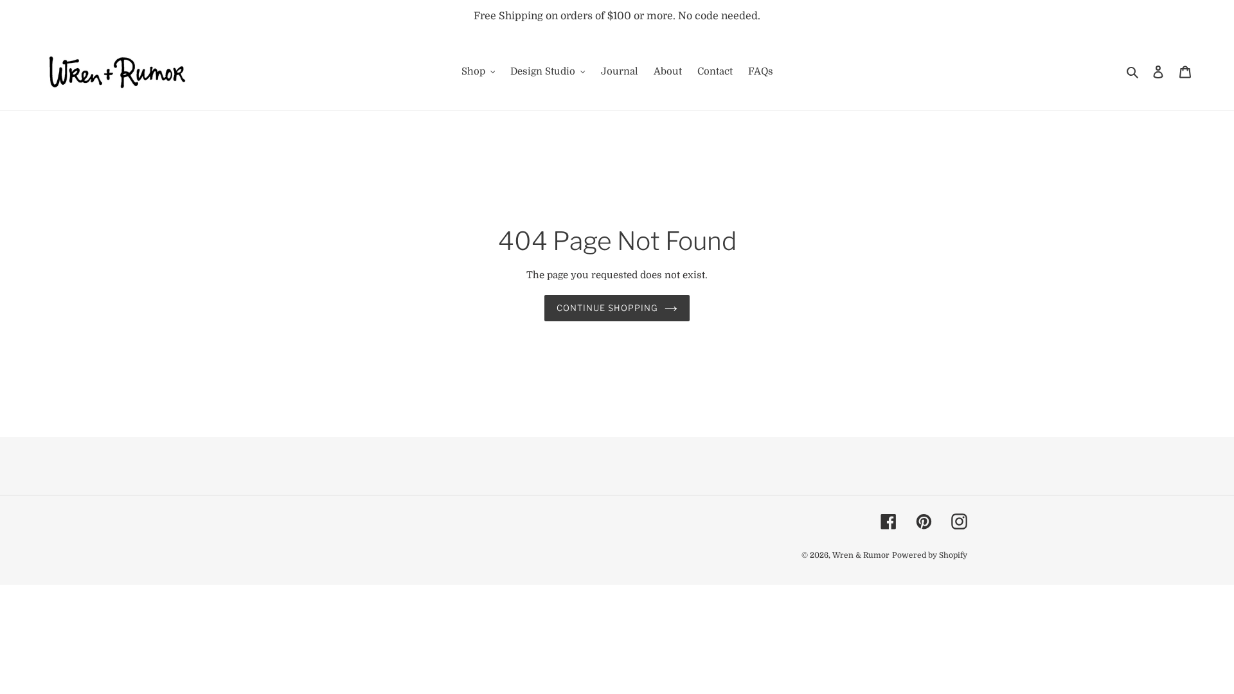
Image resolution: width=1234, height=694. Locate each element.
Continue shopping (608, 308)
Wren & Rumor (861, 555)
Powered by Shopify (929, 555)
